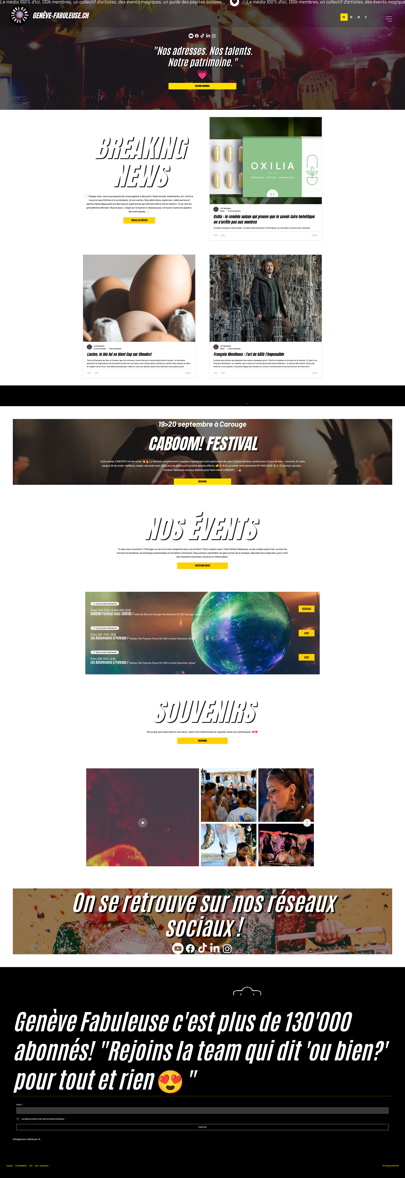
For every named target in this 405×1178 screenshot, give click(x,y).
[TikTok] (202, 35)
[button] (111, 613)
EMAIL (19, 1104)
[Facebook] (196, 35)
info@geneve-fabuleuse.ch (26, 1139)
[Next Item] (312, 817)
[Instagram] (214, 35)
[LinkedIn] (208, 35)
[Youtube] (191, 35)
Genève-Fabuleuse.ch (60, 16)
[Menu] (389, 19)
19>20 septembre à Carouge (202, 423)
